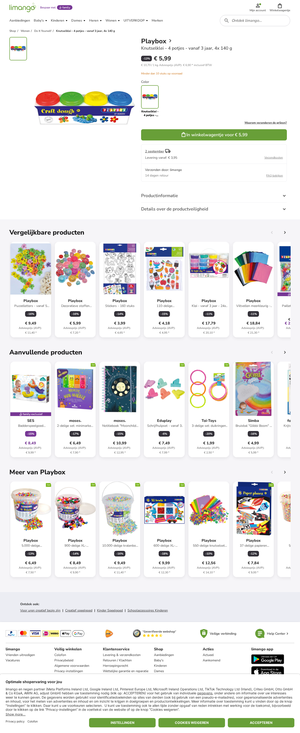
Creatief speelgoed (78, 610)
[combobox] (255, 21)
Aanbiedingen (164, 655)
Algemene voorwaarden (71, 665)
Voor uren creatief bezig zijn (40, 610)
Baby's (159, 660)
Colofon (60, 655)
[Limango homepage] (22, 7)
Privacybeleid (63, 660)
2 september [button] (154, 151)
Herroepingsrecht (115, 665)
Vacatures (13, 660)
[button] (280, 7)
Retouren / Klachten (117, 660)
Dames (159, 671)
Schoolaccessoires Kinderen (148, 610)
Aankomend (211, 660)
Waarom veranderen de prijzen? (265, 123)
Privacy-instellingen (68, 671)
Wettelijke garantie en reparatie (125, 671)
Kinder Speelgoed (110, 610)
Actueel (208, 655)
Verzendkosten (273, 157)
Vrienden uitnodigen (20, 655)
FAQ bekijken (274, 175)
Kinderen (160, 665)
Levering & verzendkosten (122, 655)
